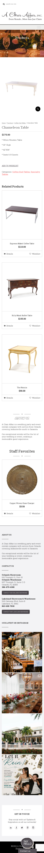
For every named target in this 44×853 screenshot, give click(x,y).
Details (9, 254)
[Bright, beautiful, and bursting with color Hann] (22, 693)
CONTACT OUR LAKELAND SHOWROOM (15, 612)
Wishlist (36, 254)
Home (4, 123)
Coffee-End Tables (20, 123)
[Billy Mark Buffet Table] (18, 287)
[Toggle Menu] (39, 27)
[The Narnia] (18, 359)
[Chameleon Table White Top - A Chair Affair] (22, 110)
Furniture (10, 123)
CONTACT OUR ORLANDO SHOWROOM (15, 593)
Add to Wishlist (10, 165)
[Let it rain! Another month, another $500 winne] (22, 775)
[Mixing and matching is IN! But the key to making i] (22, 652)
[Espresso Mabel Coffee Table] (18, 215)
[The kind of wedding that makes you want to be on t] (22, 734)
